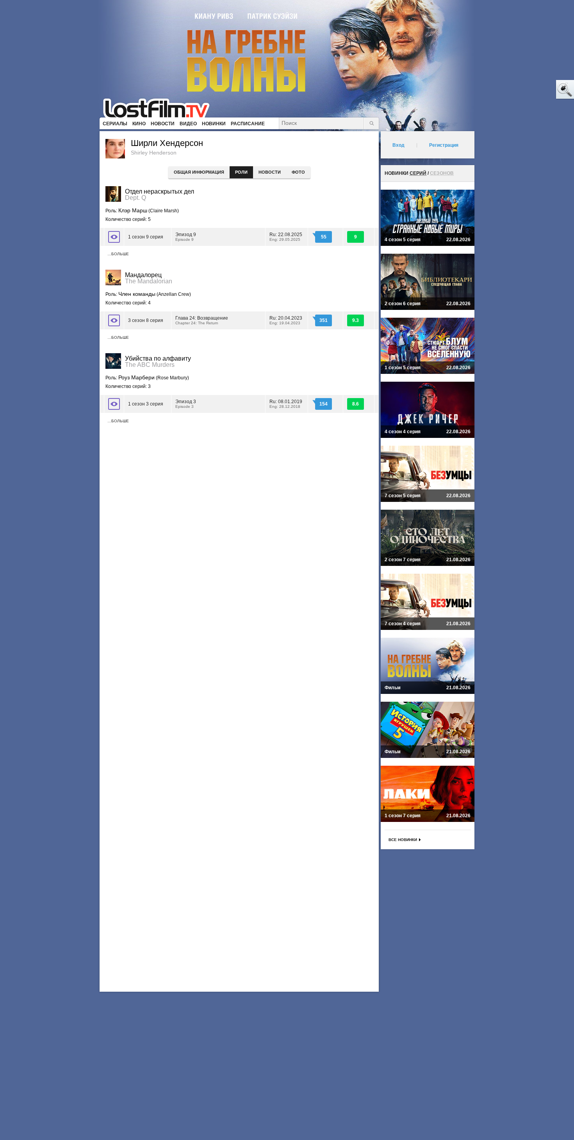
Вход (398, 145)
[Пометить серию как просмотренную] (114, 237)
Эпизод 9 (185, 237)
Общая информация (199, 172)
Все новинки (403, 839)
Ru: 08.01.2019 (285, 404)
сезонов (442, 173)
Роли (241, 172)
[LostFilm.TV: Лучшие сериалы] (159, 107)
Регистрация (443, 145)
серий (418, 173)
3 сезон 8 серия (145, 320)
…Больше (118, 254)
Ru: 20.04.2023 (285, 320)
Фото (298, 172)
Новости (269, 172)
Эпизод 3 (185, 404)
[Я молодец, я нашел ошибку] (535, 89)
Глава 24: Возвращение (201, 320)
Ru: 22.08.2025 (285, 237)
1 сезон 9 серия (145, 237)
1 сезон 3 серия (145, 404)
